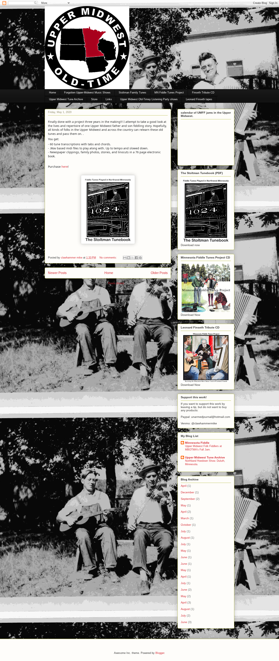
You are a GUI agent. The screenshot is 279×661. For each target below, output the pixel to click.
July (183, 531)
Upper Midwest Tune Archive (66, 99)
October (186, 524)
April (183, 485)
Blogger (159, 652)
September (188, 498)
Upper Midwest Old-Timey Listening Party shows (149, 99)
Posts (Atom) (116, 283)
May (183, 505)
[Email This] (125, 258)
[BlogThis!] (129, 258)
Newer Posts (57, 273)
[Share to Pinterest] (140, 258)
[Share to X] (133, 258)
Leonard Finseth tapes (199, 99)
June (184, 557)
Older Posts (159, 273)
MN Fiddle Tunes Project (169, 92)
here (64, 167)
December (187, 492)
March (185, 518)
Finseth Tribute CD (203, 92)
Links (109, 99)
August (185, 537)
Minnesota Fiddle (197, 442)
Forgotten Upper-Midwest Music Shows (87, 92)
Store (94, 99)
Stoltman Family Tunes (132, 92)
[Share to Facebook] (136, 258)
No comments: (108, 257)
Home (52, 92)
